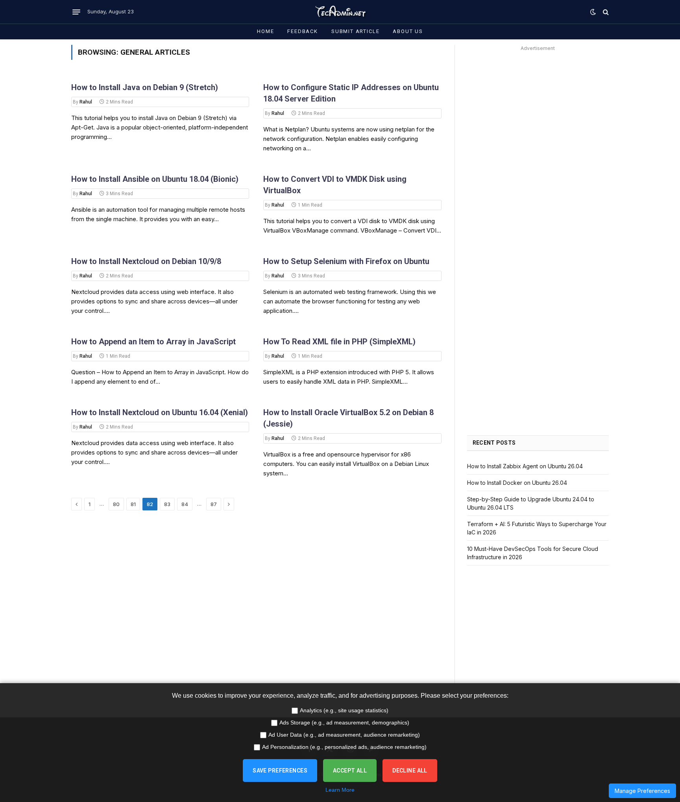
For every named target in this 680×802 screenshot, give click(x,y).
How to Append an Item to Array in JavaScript (153, 341)
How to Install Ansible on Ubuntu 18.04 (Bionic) (154, 179)
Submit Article (355, 31)
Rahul (85, 102)
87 (214, 504)
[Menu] (76, 11)
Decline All (409, 770)
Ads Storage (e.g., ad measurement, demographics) (344, 722)
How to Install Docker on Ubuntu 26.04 (517, 482)
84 (184, 504)
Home (265, 31)
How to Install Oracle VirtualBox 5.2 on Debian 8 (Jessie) (348, 418)
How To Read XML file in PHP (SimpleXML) (339, 341)
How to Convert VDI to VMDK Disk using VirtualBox (335, 184)
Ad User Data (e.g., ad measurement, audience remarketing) (344, 735)
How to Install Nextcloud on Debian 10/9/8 (146, 261)
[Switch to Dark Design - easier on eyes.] (593, 12)
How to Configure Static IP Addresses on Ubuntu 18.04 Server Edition (351, 93)
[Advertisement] (538, 109)
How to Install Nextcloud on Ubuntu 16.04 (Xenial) (159, 412)
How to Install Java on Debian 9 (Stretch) (144, 87)
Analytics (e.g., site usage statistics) (344, 710)
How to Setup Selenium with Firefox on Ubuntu (346, 261)
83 (167, 504)
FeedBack (302, 31)
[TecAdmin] (340, 12)
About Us (408, 31)
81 (133, 504)
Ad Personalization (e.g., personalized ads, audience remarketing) (344, 747)
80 (116, 504)
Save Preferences (280, 770)
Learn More (340, 790)
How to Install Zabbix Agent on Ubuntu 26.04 (525, 466)
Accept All (350, 770)
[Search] (605, 12)
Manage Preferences (642, 790)
